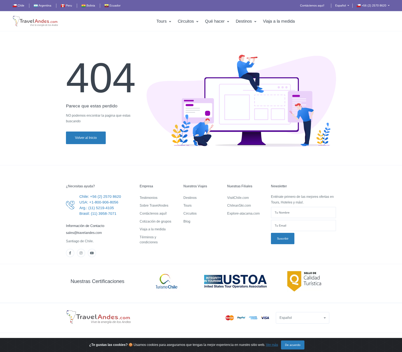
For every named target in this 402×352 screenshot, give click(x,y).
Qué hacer (215, 21)
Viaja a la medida (279, 21)
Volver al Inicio (86, 137)
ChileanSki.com (239, 205)
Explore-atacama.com (243, 213)
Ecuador (115, 5)
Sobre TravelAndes (154, 205)
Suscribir (283, 238)
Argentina (44, 5)
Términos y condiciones (149, 239)
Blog (186, 221)
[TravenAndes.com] (99, 317)
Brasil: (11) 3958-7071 (97, 213)
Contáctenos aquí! (312, 5)
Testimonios (148, 197)
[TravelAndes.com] (36, 21)
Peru (68, 5)
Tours (161, 21)
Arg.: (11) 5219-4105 (96, 208)
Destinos (244, 21)
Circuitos (186, 21)
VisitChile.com (238, 197)
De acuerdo (292, 345)
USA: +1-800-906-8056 (98, 202)
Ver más (272, 345)
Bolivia (90, 5)
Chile (20, 5)
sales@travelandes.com (84, 233)
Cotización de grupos (155, 221)
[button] (342, 5)
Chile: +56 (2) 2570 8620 (100, 196)
